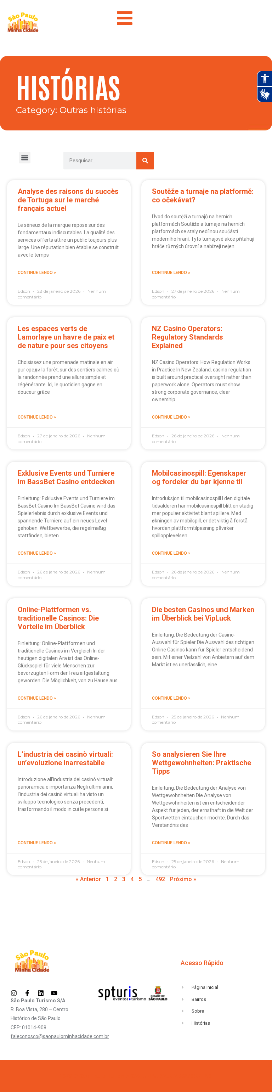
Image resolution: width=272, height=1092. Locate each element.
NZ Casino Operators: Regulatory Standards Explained (187, 337)
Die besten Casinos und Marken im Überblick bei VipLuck (203, 613)
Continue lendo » (37, 272)
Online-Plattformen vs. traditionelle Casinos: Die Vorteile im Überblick (58, 618)
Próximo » (183, 879)
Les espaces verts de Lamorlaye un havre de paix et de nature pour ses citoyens (66, 337)
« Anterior (88, 879)
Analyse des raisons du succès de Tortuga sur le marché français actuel (68, 200)
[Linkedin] (41, 993)
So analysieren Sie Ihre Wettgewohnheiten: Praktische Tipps (201, 762)
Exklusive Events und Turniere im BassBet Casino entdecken (66, 477)
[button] (24, 157)
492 (160, 879)
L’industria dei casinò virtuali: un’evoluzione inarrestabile (65, 758)
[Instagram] (14, 993)
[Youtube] (54, 993)
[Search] (145, 160)
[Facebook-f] (27, 993)
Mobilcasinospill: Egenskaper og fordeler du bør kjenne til (199, 477)
